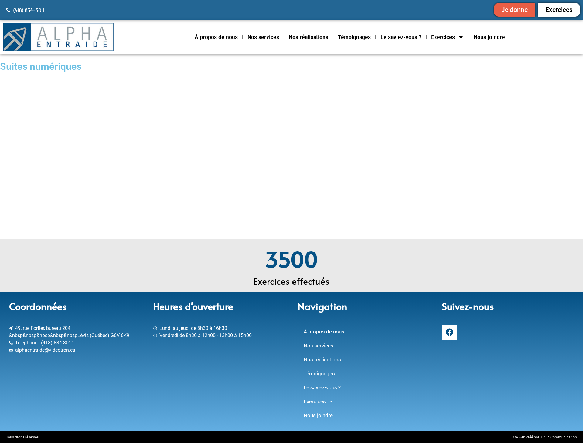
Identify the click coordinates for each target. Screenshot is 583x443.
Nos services (263, 37)
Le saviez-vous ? (400, 37)
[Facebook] (449, 332)
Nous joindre (489, 37)
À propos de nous (216, 37)
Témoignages (354, 37)
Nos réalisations (308, 37)
